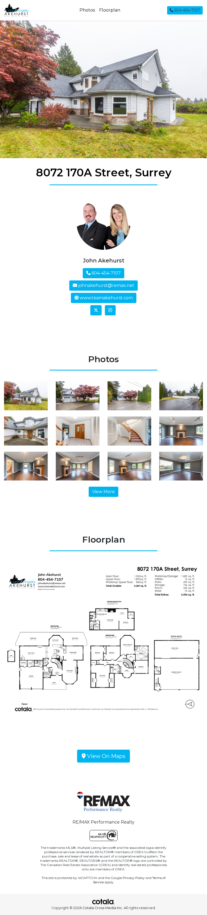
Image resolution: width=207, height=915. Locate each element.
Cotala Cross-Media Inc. (102, 908)
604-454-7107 (186, 10)
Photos (87, 10)
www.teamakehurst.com (106, 297)
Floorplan (109, 10)
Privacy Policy (134, 878)
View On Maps (105, 756)
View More (103, 491)
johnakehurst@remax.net (105, 285)
